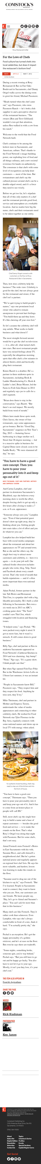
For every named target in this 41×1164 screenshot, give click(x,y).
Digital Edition (12, 1141)
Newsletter (11, 1143)
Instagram (29, 26)
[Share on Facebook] (4, 993)
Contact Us (11, 1148)
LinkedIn (33, 26)
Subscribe (10, 1139)
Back (6, 74)
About (9, 1136)
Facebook (25, 26)
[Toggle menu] (8, 26)
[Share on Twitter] (8, 993)
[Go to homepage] (19, 6)
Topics (21, 1136)
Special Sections (25, 1145)
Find (37, 26)
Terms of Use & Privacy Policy (15, 1113)
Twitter (22, 26)
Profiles (21, 1141)
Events (21, 1143)
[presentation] (4, 26)
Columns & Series (25, 1139)
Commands (1, 1162)
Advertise (10, 1145)
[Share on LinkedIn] (12, 993)
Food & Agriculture (12, 981)
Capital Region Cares (26, 1148)
